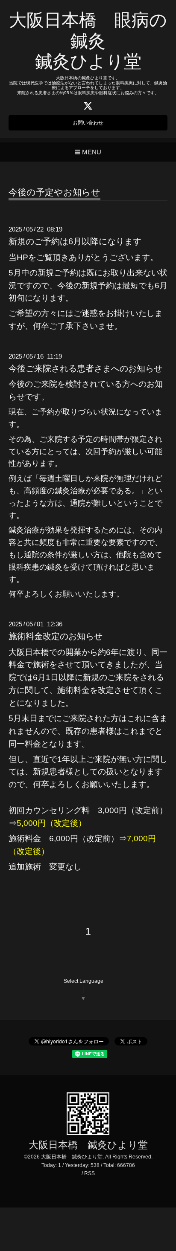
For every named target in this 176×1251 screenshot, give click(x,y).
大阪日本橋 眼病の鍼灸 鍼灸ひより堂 (88, 40)
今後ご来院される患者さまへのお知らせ (85, 368)
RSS (89, 1173)
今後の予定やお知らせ (54, 192)
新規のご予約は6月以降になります (75, 241)
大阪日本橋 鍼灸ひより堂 (88, 1145)
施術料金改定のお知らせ (56, 636)
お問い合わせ (88, 123)
